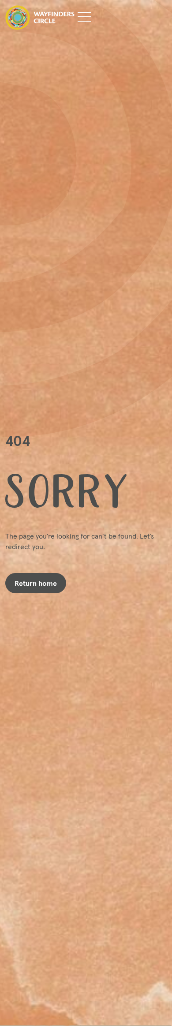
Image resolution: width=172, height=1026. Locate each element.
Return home (36, 583)
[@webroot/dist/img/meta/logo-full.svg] (37, 17)
